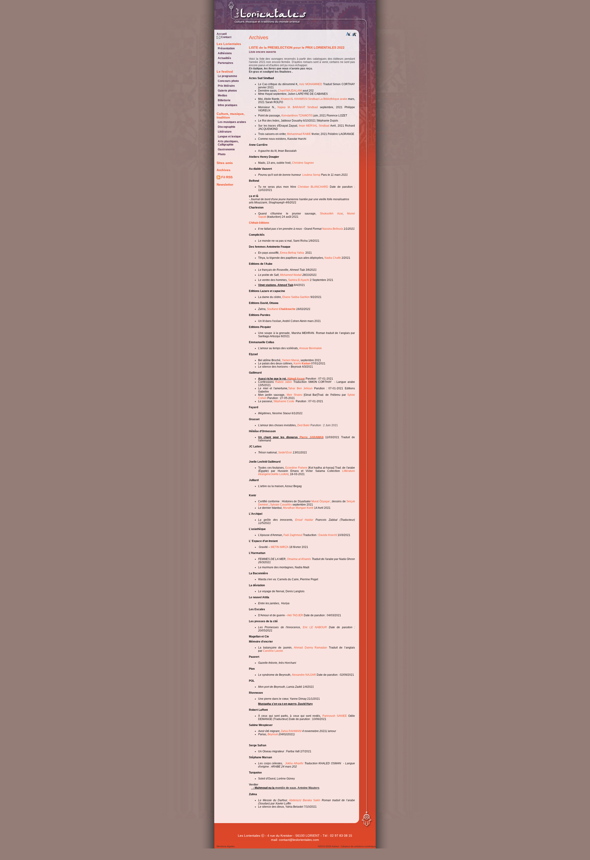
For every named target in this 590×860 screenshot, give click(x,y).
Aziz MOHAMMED (310, 84)
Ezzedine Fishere (296, 467)
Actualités (224, 58)
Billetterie (224, 100)
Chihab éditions (259, 222)
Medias (222, 95)
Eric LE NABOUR (315, 627)
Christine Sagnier (303, 162)
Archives (223, 170)
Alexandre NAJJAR (304, 674)
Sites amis (225, 163)
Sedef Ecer (285, 452)
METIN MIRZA (280, 547)
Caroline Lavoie (273, 650)
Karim (298, 363)
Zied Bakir (303, 425)
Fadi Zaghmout (292, 535)
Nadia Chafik (332, 257)
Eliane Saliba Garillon (296, 297)
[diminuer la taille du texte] (348, 34)
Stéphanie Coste (283, 401)
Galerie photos (227, 90)
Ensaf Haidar (304, 519)
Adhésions (225, 53)
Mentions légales (226, 846)
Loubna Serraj (311, 174)
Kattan (306, 363)
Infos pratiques (227, 105)
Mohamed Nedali (291, 275)
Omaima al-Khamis (299, 559)
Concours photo (228, 81)
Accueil (222, 34)
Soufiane (273, 309)
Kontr (310, 507)
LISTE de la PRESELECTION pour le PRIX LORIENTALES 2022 (297, 47)
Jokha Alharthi (294, 763)
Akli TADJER (295, 615)
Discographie (226, 126)
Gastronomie (226, 149)
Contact (225, 37)
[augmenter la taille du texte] (354, 34)
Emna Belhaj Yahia (292, 252)
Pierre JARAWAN (312, 437)
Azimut (335, 846)
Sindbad (313, 99)
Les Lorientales (229, 44)
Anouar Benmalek (310, 348)
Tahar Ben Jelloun (300, 388)
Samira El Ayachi (298, 280)
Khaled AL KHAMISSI (294, 99)
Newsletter (225, 184)
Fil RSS (226, 177)
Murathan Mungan (294, 507)
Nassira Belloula (332, 228)
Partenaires (225, 63)
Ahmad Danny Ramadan (310, 647)
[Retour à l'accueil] (255, 16)
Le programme (227, 76)
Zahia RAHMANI (291, 731)
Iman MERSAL (308, 125)
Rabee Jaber (283, 382)
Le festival (225, 71)
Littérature (225, 131)
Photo (221, 154)
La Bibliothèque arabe (333, 99)
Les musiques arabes (232, 122)
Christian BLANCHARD (313, 186)
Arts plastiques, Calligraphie (228, 143)
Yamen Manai (290, 360)
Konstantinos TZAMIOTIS (297, 115)
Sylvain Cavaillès (281, 504)
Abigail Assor (296, 378)
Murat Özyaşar (320, 501)
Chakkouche (287, 309)
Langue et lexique (229, 136)
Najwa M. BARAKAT (291, 107)
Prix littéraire (226, 85)
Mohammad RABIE (299, 134)
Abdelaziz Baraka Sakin (304, 800)
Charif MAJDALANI (290, 90)
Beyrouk (273, 734)
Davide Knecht (328, 535)
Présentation (226, 48)
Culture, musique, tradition (231, 115)
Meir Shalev (294, 394)
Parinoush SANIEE (334, 715)
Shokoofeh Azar (331, 213)
